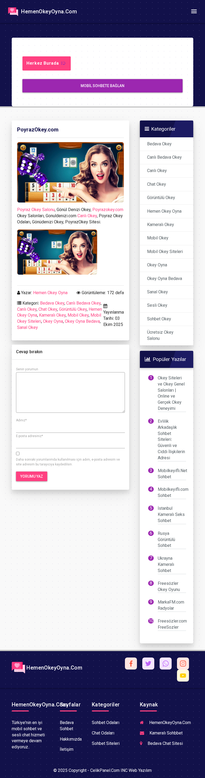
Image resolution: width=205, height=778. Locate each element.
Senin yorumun (27, 369)
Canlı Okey (87, 215)
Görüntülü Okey (73, 309)
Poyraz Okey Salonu (36, 209)
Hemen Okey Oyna (50, 292)
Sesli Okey (157, 305)
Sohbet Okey (159, 318)
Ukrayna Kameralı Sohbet (166, 564)
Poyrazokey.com (107, 209)
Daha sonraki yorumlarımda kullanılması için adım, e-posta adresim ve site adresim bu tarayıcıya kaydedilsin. (68, 462)
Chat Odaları (103, 733)
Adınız (21, 420)
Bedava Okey (52, 303)
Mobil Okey (78, 315)
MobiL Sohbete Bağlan (102, 86)
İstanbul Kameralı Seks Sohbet (171, 514)
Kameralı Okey (52, 315)
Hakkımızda (71, 739)
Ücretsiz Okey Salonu (160, 335)
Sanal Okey (27, 327)
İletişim (66, 749)
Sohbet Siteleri (106, 743)
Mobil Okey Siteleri (165, 251)
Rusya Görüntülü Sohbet (166, 539)
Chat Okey (47, 309)
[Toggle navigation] (194, 11)
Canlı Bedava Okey (83, 303)
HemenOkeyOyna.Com (48, 11)
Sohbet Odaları (105, 722)
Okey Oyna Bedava (82, 321)
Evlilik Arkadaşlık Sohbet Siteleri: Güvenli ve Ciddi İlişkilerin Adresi (171, 439)
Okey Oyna (53, 321)
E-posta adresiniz (29, 436)
